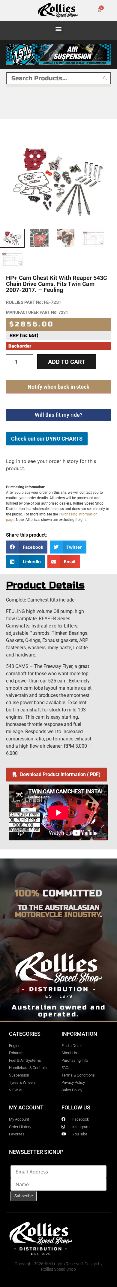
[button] (59, 29)
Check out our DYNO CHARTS (46, 438)
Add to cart (66, 361)
